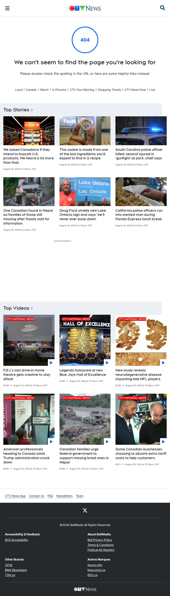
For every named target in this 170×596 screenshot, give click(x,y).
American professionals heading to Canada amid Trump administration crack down (26, 455)
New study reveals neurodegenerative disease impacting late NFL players (138, 374)
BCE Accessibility (16, 540)
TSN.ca (10, 575)
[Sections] (7, 8)
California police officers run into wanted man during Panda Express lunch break (139, 215)
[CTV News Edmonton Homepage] (85, 8)
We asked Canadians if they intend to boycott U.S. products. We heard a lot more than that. (28, 156)
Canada (31, 89)
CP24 (8, 565)
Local (18, 89)
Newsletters (64, 496)
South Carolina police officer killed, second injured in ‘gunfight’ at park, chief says (139, 154)
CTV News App (15, 496)
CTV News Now (135, 89)
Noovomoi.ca (96, 570)
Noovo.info (94, 565)
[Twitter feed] (85, 510)
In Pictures (59, 89)
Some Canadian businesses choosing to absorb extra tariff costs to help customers (140, 453)
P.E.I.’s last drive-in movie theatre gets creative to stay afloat (26, 374)
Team (79, 496)
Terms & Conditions (100, 545)
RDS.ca (92, 575)
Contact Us (36, 496)
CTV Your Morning (82, 89)
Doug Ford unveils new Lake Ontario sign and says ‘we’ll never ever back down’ (83, 215)
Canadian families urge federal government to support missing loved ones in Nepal (84, 455)
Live (152, 89)
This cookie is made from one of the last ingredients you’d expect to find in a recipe (84, 154)
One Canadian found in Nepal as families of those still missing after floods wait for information (28, 217)
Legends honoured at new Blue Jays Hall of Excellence (83, 372)
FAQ (50, 496)
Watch (44, 89)
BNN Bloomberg (16, 570)
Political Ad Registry (100, 550)
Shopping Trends (109, 89)
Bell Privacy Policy (99, 540)
